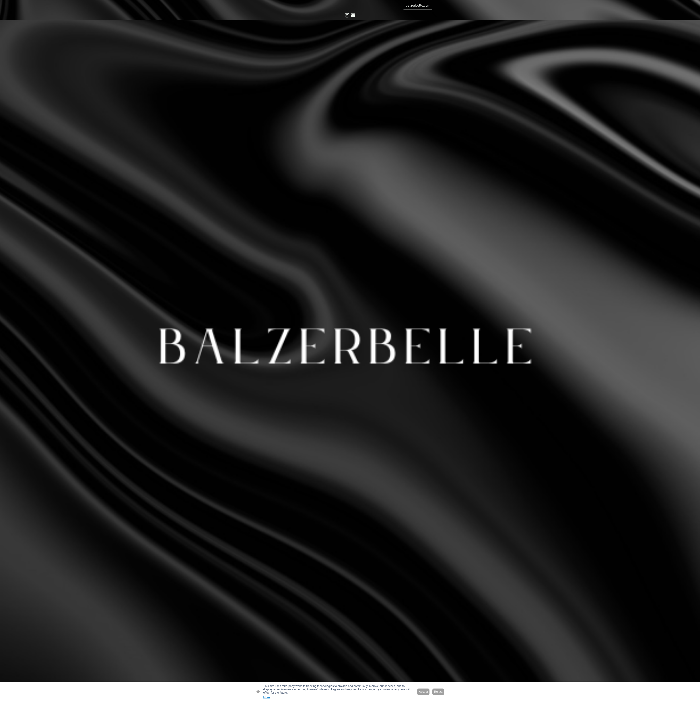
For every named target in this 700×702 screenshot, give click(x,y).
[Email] (353, 15)
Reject (438, 691)
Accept (423, 691)
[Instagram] (347, 15)
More (266, 697)
